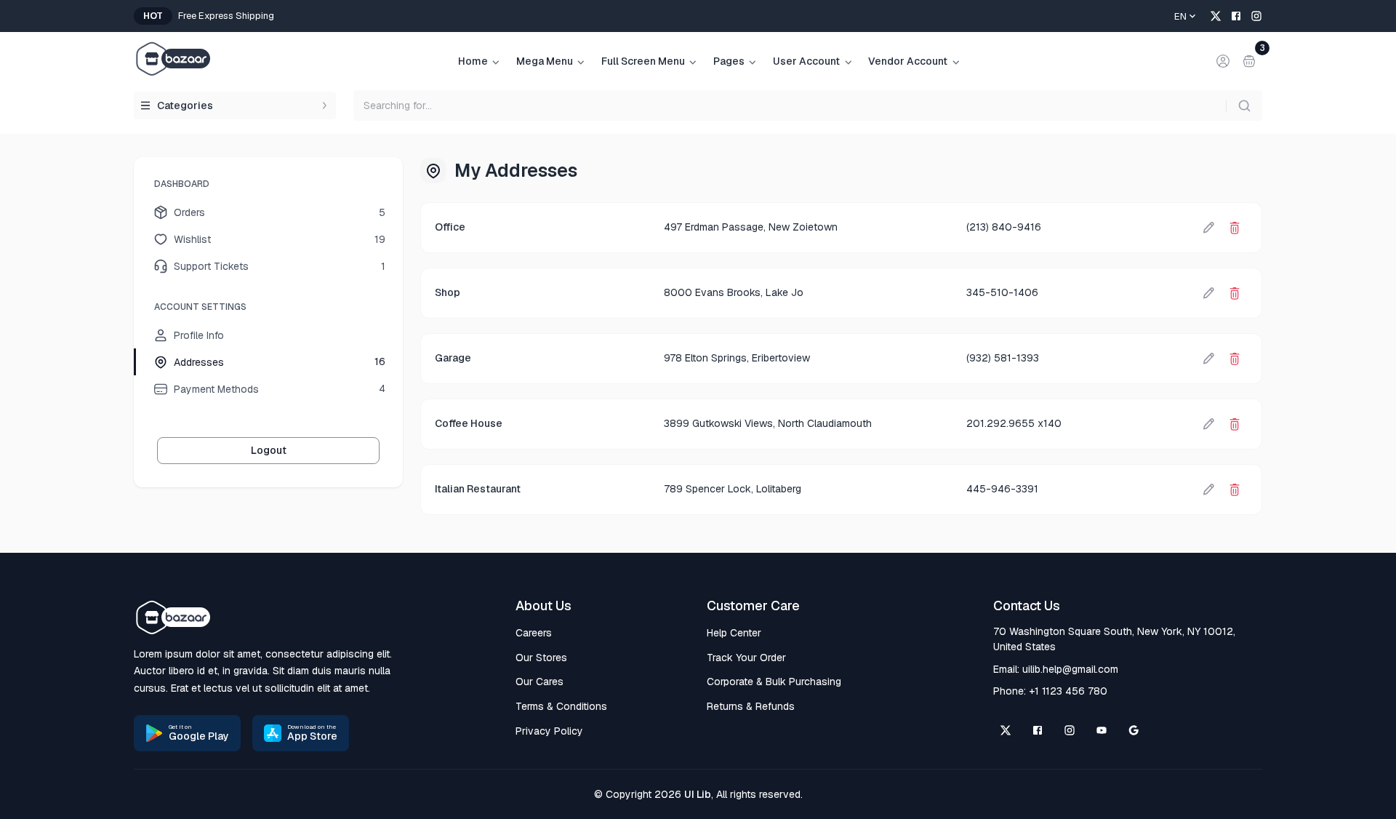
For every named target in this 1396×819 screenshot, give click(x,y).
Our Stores (541, 657)
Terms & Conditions (561, 706)
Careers (534, 632)
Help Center (734, 632)
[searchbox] (807, 105)
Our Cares (539, 681)
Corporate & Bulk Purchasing (774, 681)
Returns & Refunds (751, 706)
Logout (268, 450)
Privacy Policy (549, 731)
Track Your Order (746, 657)
